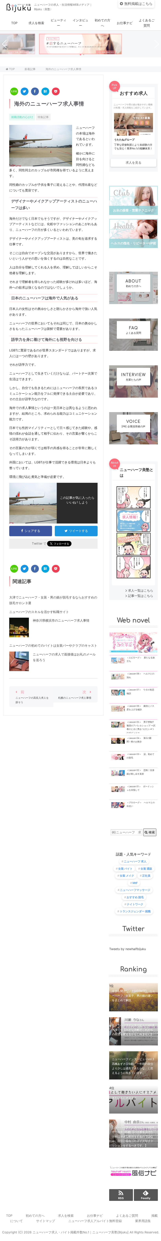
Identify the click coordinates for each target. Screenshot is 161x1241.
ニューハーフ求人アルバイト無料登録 (95, 1221)
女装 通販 (146, 868)
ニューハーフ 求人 (135, 861)
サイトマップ (45, 1221)
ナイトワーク (135, 904)
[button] (80, 54)
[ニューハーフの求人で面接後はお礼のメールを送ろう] (19, 668)
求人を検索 (36, 23)
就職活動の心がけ (22, 117)
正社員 (146, 875)
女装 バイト (125, 868)
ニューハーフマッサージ (135, 890)
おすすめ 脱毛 (135, 897)
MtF (135, 882)
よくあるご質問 (147, 22)
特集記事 (43, 117)
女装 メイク (127, 875)
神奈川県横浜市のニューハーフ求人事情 (61, 620)
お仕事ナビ (125, 23)
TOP (14, 23)
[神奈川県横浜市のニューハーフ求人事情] (19, 634)
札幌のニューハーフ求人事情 (74, 697)
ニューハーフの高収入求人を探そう (32, 700)
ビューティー (58, 22)
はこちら (138, 4)
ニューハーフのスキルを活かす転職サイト (39, 612)
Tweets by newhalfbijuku (127, 949)
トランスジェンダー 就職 (135, 911)
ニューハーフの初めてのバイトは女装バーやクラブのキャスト (53, 645)
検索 (151, 832)
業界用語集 (143, 1221)
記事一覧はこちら (140, 596)
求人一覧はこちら (140, 590)
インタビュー (80, 22)
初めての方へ (102, 22)
